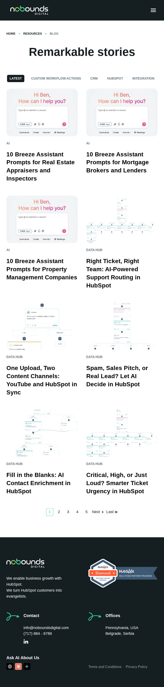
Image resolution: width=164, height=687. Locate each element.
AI (8, 143)
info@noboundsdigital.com (46, 628)
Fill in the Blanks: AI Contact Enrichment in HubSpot (38, 483)
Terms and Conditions (105, 667)
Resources (32, 33)
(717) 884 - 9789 (37, 633)
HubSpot (115, 78)
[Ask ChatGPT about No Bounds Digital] (9, 666)
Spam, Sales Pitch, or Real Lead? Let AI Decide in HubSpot (117, 376)
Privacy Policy (136, 667)
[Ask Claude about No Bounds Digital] (18, 666)
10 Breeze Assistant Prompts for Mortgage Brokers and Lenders (117, 162)
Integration (143, 78)
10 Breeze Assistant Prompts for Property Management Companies (41, 269)
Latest (16, 78)
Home (10, 33)
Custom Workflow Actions (56, 78)
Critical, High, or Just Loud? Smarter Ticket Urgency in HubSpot (117, 483)
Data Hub (94, 250)
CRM (94, 78)
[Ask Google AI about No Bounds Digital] (26, 666)
